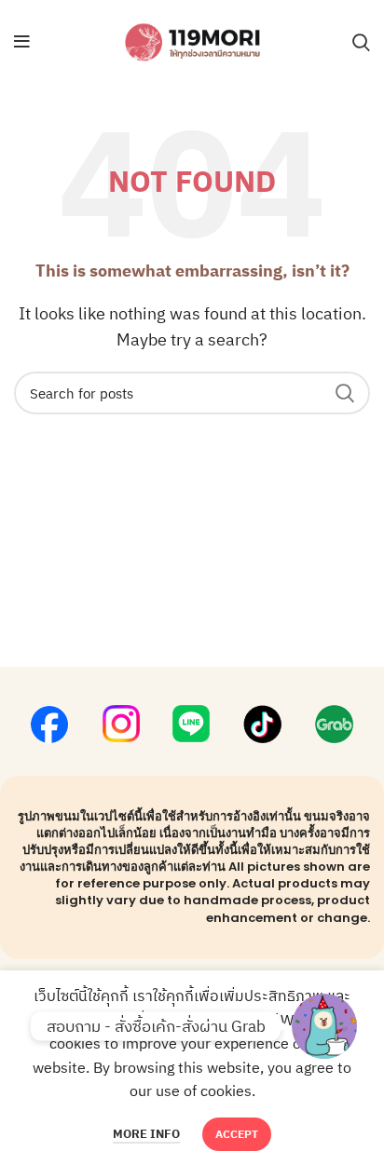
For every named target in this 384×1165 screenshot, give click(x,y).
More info (146, 1134)
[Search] (361, 42)
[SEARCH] (345, 393)
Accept (236, 1134)
